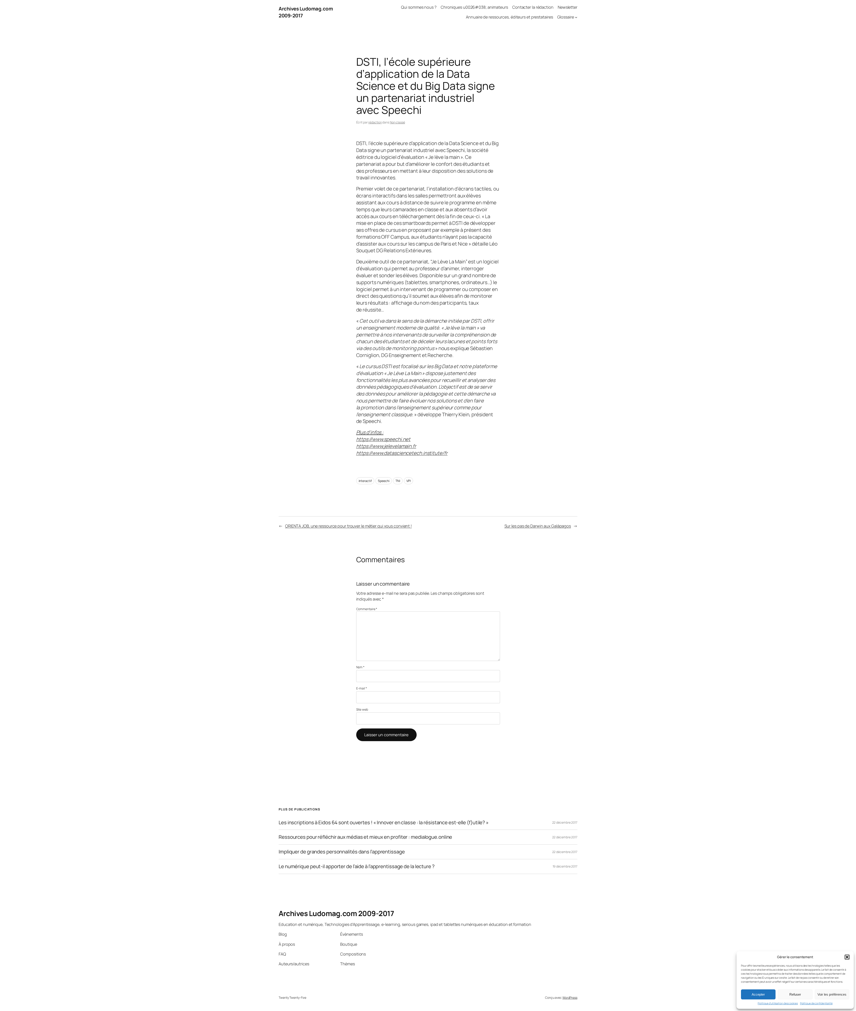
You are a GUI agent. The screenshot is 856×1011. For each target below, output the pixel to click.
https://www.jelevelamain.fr (386, 446)
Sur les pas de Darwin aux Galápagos (537, 526)
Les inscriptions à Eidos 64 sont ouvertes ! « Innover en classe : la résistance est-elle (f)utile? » (384, 822)
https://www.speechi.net (383, 439)
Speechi (383, 481)
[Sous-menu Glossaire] (576, 17)
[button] (847, 957)
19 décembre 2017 (565, 866)
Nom (360, 667)
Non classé (397, 122)
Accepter (758, 994)
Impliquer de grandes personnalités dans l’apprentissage (342, 852)
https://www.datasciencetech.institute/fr (402, 453)
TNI (397, 481)
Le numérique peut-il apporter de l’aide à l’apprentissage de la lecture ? (357, 866)
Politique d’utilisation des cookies (778, 1003)
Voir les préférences (831, 994)
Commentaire (366, 609)
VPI (408, 481)
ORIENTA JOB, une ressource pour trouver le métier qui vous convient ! (348, 526)
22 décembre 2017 (564, 822)
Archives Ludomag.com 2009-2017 (336, 913)
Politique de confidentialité (816, 1003)
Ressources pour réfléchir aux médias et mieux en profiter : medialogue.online (365, 837)
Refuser (795, 994)
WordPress (569, 997)
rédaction (375, 122)
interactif (365, 481)
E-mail (361, 688)
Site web (362, 709)
